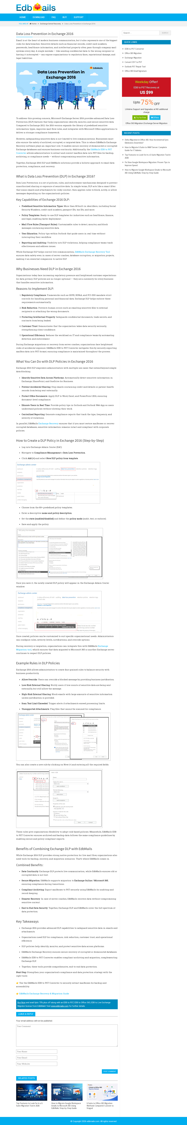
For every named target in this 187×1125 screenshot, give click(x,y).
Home (23, 17)
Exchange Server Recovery (50, 24)
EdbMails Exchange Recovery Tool (92, 251)
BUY (65, 17)
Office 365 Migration (133, 53)
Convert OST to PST (133, 62)
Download (39, 17)
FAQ (54, 17)
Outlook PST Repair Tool (135, 66)
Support (79, 17)
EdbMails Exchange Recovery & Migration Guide (44, 993)
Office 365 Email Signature (136, 71)
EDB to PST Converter (134, 49)
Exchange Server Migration (155, 123)
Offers (156, 117)
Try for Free (141, 117)
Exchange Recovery (48, 423)
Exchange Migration (133, 57)
